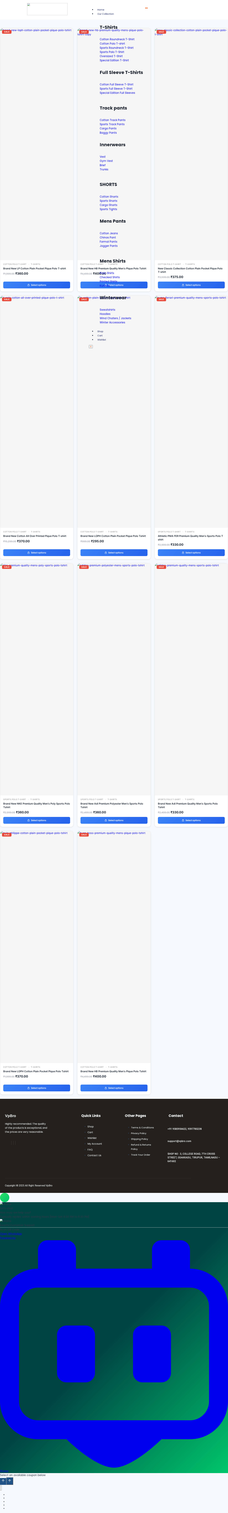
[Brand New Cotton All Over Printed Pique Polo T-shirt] (36, 297)
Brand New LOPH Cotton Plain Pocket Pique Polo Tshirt (113, 535)
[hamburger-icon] (146, 8)
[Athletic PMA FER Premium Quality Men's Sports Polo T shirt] (191, 297)
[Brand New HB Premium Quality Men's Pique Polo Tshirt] (113, 833)
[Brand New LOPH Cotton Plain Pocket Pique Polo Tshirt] (36, 833)
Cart (100, 335)
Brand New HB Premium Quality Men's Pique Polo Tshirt (113, 1071)
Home (100, 9)
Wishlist (101, 339)
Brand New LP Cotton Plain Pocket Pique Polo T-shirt (34, 268)
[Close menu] (1, 1487)
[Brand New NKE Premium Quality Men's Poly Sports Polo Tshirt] (36, 565)
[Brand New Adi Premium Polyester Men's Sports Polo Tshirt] (113, 565)
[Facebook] (15, 1143)
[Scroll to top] (3, 1481)
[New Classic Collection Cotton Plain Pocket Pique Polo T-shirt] (191, 34)
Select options (38, 285)
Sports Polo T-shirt (169, 532)
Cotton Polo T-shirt (15, 264)
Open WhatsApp (11, 1234)
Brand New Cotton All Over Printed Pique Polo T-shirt (34, 535)
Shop (100, 331)
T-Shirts (35, 264)
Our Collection (105, 13)
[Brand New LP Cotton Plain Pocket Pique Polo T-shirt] (36, 30)
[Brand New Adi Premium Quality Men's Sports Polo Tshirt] (191, 565)
